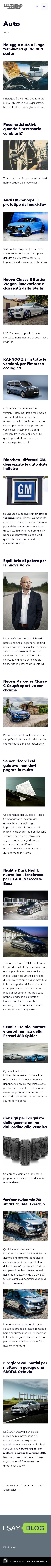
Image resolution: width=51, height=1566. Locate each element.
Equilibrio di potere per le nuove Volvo (24, 562)
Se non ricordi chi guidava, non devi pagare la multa (19, 765)
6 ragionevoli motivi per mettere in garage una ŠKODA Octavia (25, 1367)
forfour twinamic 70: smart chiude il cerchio (24, 1201)
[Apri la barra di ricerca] (37, 6)
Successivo (12, 1489)
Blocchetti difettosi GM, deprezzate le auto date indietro (25, 464)
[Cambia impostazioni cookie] (5, 1560)
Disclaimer (9, 1547)
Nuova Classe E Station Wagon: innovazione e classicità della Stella (25, 283)
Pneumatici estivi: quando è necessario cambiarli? (22, 128)
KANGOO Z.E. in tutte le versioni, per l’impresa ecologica (24, 363)
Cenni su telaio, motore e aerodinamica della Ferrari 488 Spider (24, 1031)
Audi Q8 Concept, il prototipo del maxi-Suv (24, 202)
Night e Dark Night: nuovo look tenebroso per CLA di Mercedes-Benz (23, 877)
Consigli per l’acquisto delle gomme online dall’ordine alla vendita (25, 1122)
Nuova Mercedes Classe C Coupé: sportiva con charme (25, 685)
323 (40, 1485)
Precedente (11, 1485)
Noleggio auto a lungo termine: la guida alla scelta (24, 49)
